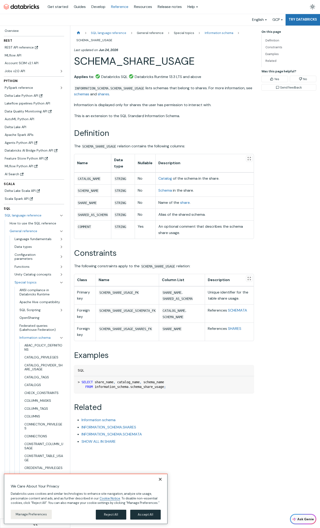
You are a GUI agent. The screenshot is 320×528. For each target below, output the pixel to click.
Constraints (273, 47)
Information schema (98, 419)
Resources (143, 6)
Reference (119, 6)
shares (103, 94)
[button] (36, 231)
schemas (81, 94)
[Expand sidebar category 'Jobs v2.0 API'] (61, 71)
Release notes (170, 6)
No (305, 79)
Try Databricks (303, 19)
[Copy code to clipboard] (248, 382)
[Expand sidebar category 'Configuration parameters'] (61, 256)
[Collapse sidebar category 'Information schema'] (61, 337)
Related (270, 61)
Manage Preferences (31, 514)
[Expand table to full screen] (249, 158)
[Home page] (78, 33)
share (185, 202)
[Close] (160, 479)
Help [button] (191, 6)
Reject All (111, 515)
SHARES (234, 328)
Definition (272, 40)
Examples (272, 54)
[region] (86, 499)
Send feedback (291, 87)
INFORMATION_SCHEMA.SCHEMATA (112, 434)
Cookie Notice (110, 498)
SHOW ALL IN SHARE (99, 441)
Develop (98, 6)
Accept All (145, 515)
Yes (276, 79)
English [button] (258, 19)
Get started (58, 6)
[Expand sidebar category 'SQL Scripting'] (61, 310)
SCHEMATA (237, 310)
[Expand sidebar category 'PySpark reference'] (61, 87)
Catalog (165, 178)
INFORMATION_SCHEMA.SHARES (109, 427)
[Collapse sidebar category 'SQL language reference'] (61, 215)
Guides (80, 6)
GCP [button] (276, 19)
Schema (165, 190)
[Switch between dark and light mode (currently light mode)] (312, 7)
